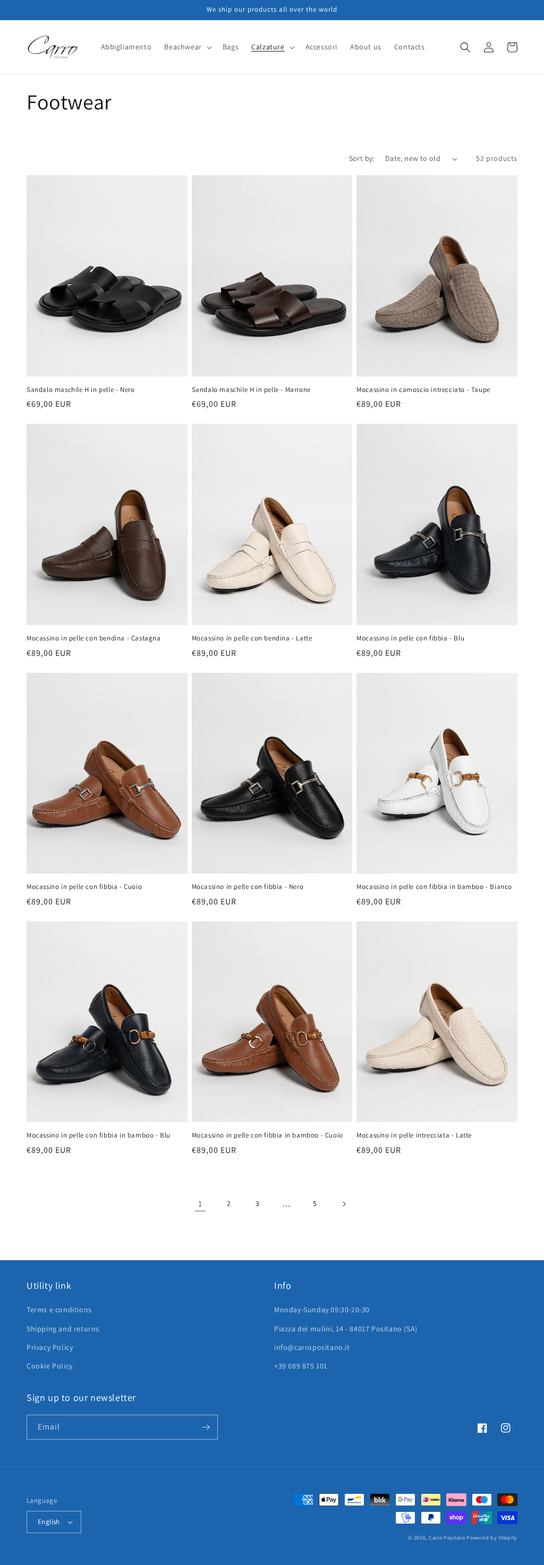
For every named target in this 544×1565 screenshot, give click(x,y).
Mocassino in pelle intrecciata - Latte (414, 1135)
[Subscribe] (205, 1427)
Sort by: (362, 158)
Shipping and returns (63, 1328)
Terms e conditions (59, 1309)
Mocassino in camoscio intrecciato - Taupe (423, 390)
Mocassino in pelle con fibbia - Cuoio (84, 887)
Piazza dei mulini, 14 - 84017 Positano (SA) (346, 1328)
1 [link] (200, 1203)
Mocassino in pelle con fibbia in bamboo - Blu (99, 1135)
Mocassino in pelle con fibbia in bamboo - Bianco (434, 887)
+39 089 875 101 (300, 1366)
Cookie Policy (50, 1366)
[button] (187, 47)
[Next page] (343, 1204)
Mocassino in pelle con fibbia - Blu (410, 638)
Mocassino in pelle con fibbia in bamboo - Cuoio (267, 1135)
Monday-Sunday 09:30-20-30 (322, 1309)
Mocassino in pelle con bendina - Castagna (94, 638)
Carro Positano (447, 1537)
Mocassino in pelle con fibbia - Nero (248, 887)
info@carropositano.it (312, 1347)
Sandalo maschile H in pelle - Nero (80, 390)
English (49, 1521)
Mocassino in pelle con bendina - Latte (252, 638)
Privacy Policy (50, 1347)
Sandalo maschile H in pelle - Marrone (251, 390)
